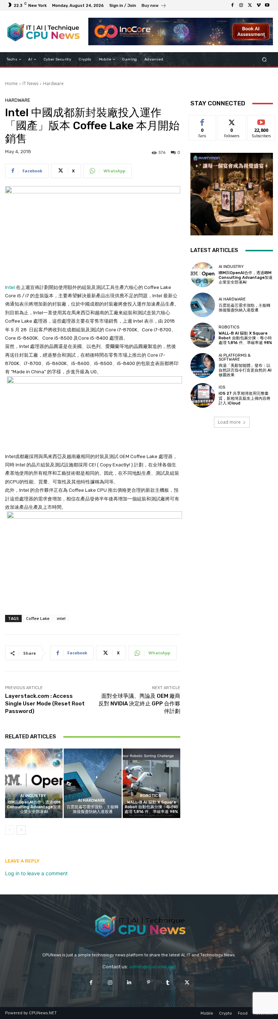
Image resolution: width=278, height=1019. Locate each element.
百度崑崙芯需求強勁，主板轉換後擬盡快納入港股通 (92, 809)
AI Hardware (91, 800)
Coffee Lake (38, 618)
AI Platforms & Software (234, 357)
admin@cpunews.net (152, 966)
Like (202, 120)
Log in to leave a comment (36, 873)
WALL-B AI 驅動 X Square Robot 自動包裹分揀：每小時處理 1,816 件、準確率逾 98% (151, 807)
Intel (10, 287)
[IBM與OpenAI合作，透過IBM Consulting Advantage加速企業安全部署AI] (34, 783)
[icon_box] (154, 6)
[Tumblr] (168, 983)
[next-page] (21, 830)
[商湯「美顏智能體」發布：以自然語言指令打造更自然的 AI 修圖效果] (202, 365)
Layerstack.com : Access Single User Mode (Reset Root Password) (45, 703)
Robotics (150, 796)
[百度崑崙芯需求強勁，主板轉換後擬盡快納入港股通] (92, 783)
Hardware (53, 83)
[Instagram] (241, 5)
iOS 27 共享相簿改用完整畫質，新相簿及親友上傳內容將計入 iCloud (244, 398)
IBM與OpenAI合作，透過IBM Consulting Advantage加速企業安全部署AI (34, 807)
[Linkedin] (129, 983)
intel (61, 618)
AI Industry (33, 796)
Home (11, 83)
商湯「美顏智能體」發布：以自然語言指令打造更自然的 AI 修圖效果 (245, 370)
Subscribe (261, 120)
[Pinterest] (149, 983)
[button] (264, 60)
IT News (30, 83)
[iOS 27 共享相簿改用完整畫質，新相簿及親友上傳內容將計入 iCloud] (202, 395)
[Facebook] (232, 5)
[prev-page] (9, 830)
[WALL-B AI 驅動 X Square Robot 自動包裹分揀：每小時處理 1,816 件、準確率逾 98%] (151, 783)
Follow (231, 120)
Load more (229, 422)
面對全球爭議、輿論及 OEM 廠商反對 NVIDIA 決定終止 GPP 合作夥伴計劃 (139, 703)
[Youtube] (267, 5)
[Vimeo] (258, 5)
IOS (222, 387)
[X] (249, 5)
